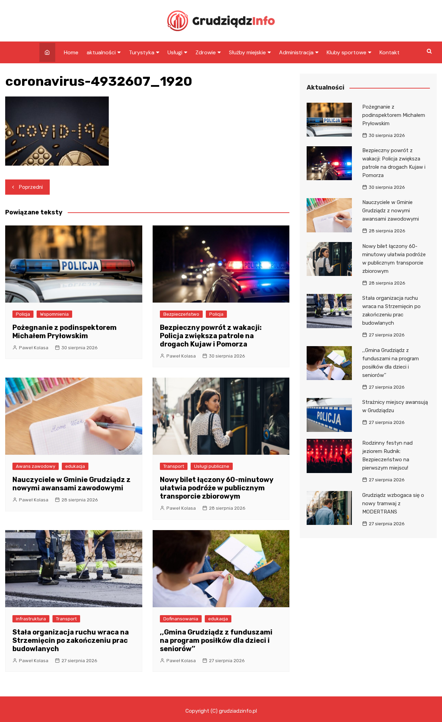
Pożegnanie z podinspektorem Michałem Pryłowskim (64, 331)
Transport (173, 466)
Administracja (296, 52)
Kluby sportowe (346, 52)
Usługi (174, 52)
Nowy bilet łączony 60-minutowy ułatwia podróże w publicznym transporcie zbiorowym (216, 487)
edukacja (75, 466)
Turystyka (141, 52)
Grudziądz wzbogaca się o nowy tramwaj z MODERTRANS (393, 503)
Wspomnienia (54, 314)
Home (71, 52)
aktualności (101, 52)
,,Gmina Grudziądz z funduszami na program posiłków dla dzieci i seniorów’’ (216, 640)
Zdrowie (205, 52)
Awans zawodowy (35, 466)
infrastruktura (31, 618)
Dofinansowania (180, 618)
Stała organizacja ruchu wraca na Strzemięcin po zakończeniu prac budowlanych (70, 640)
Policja (23, 314)
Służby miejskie (247, 52)
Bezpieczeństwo (181, 314)
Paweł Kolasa (33, 347)
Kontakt (389, 52)
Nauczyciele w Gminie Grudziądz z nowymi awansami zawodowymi (71, 483)
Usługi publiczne (211, 466)
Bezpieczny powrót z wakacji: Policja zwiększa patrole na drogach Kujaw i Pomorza (211, 335)
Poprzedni (31, 187)
